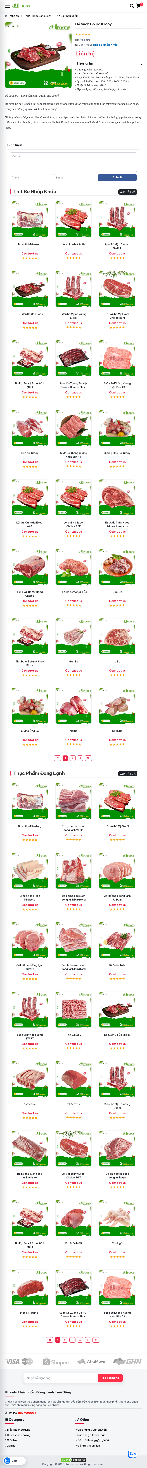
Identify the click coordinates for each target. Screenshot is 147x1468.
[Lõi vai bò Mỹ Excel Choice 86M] (117, 289)
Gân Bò (73, 661)
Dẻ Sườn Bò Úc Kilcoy (30, 314)
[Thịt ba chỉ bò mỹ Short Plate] (30, 636)
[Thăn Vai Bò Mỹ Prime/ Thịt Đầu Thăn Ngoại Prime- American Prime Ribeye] (117, 497)
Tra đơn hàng (110, 1377)
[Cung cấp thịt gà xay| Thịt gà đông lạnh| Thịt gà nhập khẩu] (73, 1009)
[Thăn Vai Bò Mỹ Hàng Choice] (30, 567)
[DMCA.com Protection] (73, 1459)
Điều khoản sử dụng (18, 1429)
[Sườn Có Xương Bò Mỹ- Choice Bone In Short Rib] (73, 358)
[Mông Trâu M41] (30, 1287)
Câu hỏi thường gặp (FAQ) (93, 1440)
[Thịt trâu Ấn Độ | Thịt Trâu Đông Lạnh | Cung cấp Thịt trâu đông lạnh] (117, 940)
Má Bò (73, 731)
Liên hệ (11, 1445)
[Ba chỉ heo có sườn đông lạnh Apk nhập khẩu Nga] (117, 1148)
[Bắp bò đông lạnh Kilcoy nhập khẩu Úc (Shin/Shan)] (30, 428)
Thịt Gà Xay (73, 1034)
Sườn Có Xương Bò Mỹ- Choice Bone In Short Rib (73, 387)
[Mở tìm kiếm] (132, 6)
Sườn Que (30, 1104)
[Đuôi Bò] (117, 567)
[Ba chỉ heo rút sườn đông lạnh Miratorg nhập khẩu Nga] (73, 940)
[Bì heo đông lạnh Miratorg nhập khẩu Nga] (30, 871)
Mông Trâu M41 (29, 1312)
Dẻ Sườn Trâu (117, 965)
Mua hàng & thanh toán (91, 1435)
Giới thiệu (12, 1440)
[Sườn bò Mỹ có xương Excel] (73, 289)
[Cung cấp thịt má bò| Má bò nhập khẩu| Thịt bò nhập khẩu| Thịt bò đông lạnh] (73, 706)
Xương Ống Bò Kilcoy (117, 453)
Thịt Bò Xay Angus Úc (73, 592)
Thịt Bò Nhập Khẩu (105, 44)
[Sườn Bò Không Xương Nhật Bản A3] (117, 358)
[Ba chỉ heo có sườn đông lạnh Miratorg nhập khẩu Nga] (73, 871)
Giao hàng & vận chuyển (92, 1429)
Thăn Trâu (73, 1104)
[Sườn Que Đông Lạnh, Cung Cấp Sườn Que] (30, 1079)
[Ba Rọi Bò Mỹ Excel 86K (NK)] (30, 358)
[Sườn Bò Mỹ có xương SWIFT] (117, 219)
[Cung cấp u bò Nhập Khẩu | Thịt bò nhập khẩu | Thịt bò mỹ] (117, 636)
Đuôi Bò (117, 592)
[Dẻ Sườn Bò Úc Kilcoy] (30, 289)
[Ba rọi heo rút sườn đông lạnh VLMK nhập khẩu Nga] (73, 801)
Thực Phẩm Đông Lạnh (39, 773)
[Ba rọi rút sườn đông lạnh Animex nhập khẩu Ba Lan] (30, 1148)
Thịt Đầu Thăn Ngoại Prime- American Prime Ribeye (117, 526)
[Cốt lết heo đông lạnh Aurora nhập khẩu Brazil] (30, 940)
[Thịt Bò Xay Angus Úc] (73, 567)
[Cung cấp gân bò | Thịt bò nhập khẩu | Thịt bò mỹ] (73, 636)
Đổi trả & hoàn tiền (88, 1445)
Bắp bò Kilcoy (29, 453)
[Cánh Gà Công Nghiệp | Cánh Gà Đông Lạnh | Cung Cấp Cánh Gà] (117, 1218)
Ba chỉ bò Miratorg (30, 244)
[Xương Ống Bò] (30, 706)
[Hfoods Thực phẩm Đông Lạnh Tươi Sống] (22, 6)
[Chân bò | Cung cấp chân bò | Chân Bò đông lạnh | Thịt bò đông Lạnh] (117, 706)
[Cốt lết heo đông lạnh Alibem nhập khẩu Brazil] (117, 871)
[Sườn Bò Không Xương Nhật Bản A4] (73, 428)
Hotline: (22, 1413)
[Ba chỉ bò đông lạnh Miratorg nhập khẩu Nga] (30, 219)
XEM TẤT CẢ (128, 192)
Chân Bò (117, 731)
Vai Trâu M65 (73, 1243)
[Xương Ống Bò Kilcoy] (117, 428)
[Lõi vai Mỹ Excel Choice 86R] (73, 497)
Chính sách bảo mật (19, 1435)
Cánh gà (117, 1243)
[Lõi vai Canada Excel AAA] (30, 497)
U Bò (117, 661)
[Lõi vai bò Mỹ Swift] (73, 219)
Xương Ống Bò (30, 731)
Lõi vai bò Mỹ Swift (73, 244)
